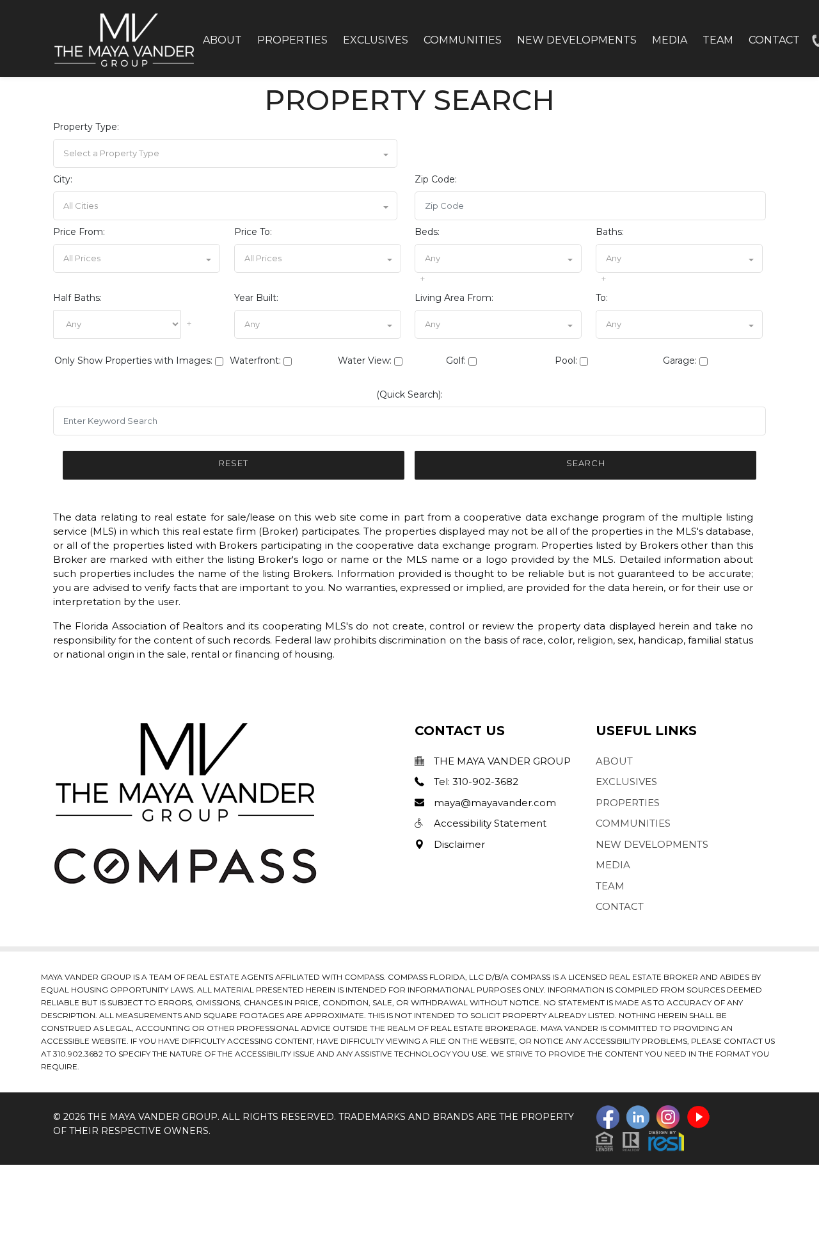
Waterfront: (255, 360)
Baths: (610, 232)
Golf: (456, 360)
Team (718, 40)
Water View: (365, 360)
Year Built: (256, 298)
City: (62, 179)
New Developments (577, 40)
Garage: (680, 360)
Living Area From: (454, 298)
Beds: (427, 232)
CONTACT (620, 906)
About (222, 40)
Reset (233, 463)
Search (585, 463)
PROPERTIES (628, 803)
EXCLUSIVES (626, 781)
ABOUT (614, 761)
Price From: (79, 232)
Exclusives (375, 40)
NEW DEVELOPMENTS (652, 844)
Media (669, 40)
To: (602, 298)
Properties (292, 40)
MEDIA (613, 865)
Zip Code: (436, 179)
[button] (225, 153)
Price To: (253, 232)
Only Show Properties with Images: (133, 360)
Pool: (566, 360)
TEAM (610, 886)
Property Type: (86, 127)
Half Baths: (77, 298)
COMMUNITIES (633, 823)
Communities (463, 40)
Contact (774, 40)
